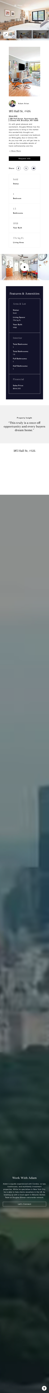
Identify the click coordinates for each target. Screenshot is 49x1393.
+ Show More (15, 151)
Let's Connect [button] (24, 1204)
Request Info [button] (24, 158)
